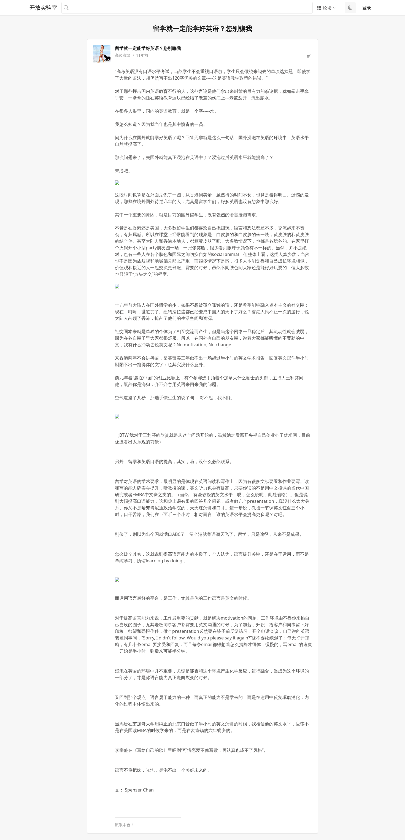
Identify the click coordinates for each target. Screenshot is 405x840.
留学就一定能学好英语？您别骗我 (148, 48)
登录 (366, 8)
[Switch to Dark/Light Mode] (350, 7)
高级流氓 (122, 55)
